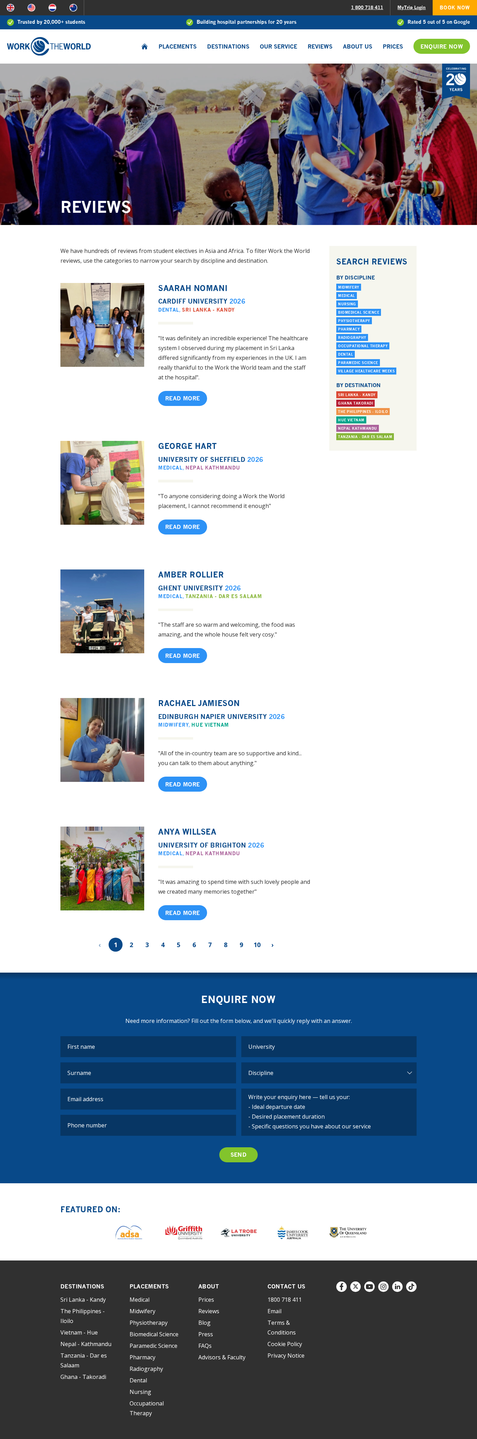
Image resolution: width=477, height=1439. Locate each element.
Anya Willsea (187, 831)
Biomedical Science (358, 312)
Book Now (455, 7)
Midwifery (173, 725)
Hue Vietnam (210, 725)
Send (238, 1154)
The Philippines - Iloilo (363, 411)
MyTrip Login (411, 7)
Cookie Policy (284, 1344)
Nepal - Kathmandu (85, 1344)
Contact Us (286, 1286)
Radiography (352, 337)
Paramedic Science (358, 363)
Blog (204, 1323)
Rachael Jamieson (199, 703)
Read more (182, 398)
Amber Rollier (191, 574)
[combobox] (329, 1046)
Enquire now (441, 46)
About (208, 1286)
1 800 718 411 (367, 7)
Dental (168, 310)
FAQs (205, 1346)
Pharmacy (349, 329)
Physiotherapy (354, 321)
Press (205, 1334)
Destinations (228, 46)
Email (274, 1311)
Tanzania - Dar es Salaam (223, 596)
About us (357, 46)
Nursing (347, 304)
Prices (393, 46)
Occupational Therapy (363, 346)
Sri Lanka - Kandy (208, 310)
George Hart (187, 446)
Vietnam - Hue (79, 1332)
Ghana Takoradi (355, 403)
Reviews (320, 46)
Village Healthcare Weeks (366, 371)
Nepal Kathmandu (212, 468)
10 (257, 944)
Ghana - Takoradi (83, 1377)
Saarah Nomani (192, 288)
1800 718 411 (284, 1299)
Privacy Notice (285, 1355)
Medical (170, 468)
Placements (178, 46)
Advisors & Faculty (221, 1357)
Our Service (278, 46)
